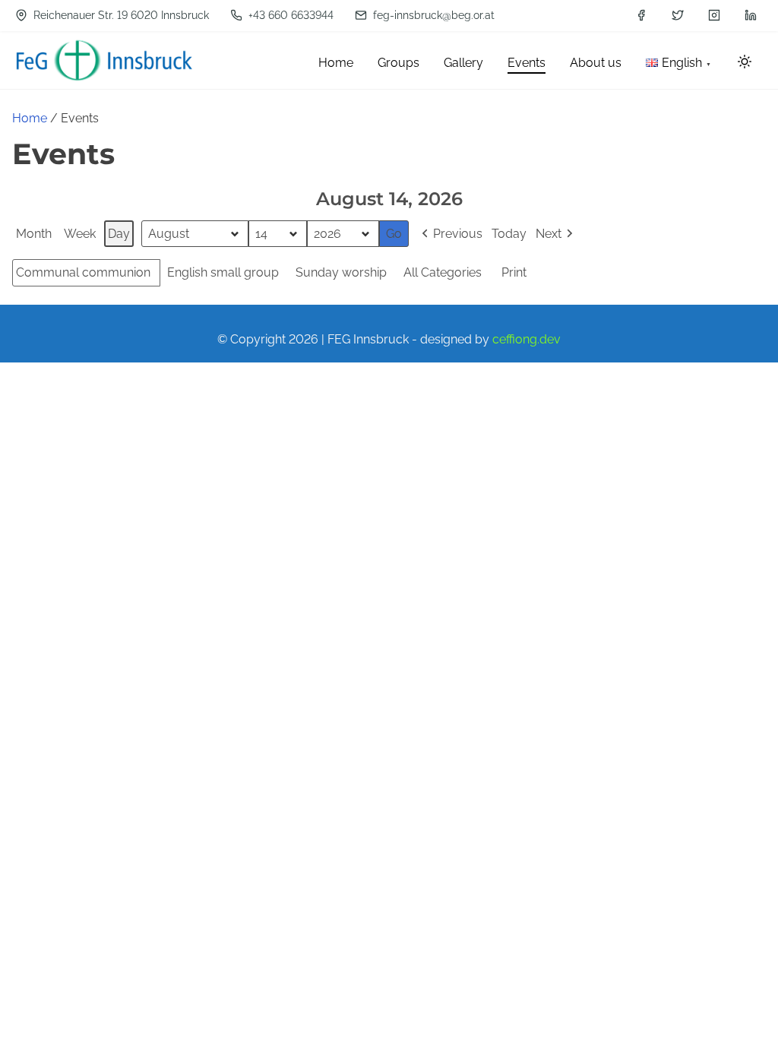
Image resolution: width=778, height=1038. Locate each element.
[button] (450, 234)
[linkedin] (750, 15)
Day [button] (119, 233)
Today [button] (509, 233)
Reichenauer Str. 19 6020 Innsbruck (119, 15)
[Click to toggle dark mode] (744, 62)
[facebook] (641, 15)
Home (29, 118)
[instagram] (714, 15)
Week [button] (80, 233)
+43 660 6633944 (289, 15)
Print (514, 275)
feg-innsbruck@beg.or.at (432, 15)
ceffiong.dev (526, 339)
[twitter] (678, 15)
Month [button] (34, 233)
